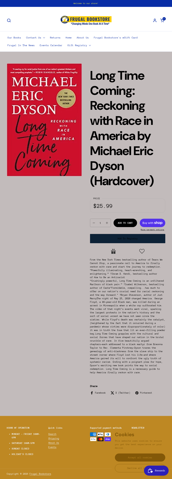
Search (52, 434)
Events (52, 447)
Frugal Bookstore (40, 473)
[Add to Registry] (113, 251)
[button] (9, 20)
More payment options (152, 230)
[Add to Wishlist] (142, 251)
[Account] (155, 20)
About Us (53, 442)
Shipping (53, 438)
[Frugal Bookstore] (86, 20)
